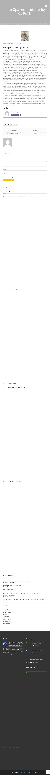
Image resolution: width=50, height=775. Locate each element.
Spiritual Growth (7, 619)
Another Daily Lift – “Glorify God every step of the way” (20, 196)
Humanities (6, 616)
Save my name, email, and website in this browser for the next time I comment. (19, 177)
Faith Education (7, 612)
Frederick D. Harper (9, 590)
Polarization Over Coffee (13, 289)
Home (4, 24)
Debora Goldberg (8, 596)
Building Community (10, 24)
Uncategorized (7, 621)
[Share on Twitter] (43, 24)
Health (5, 614)
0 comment (19, 43)
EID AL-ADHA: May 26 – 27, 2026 (15, 481)
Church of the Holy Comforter (18, 83)
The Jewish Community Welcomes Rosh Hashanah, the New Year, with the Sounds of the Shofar (23, 599)
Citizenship (6, 610)
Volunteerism (7, 623)
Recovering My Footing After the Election (12, 585)
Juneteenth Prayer (12, 383)
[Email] (21, 115)
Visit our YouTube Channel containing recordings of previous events (11, 748)
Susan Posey (6, 43)
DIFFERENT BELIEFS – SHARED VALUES (16, 387)
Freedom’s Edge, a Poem (8, 589)
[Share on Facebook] (40, 24)
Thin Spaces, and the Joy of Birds (16, 48)
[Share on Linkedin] (45, 24)
